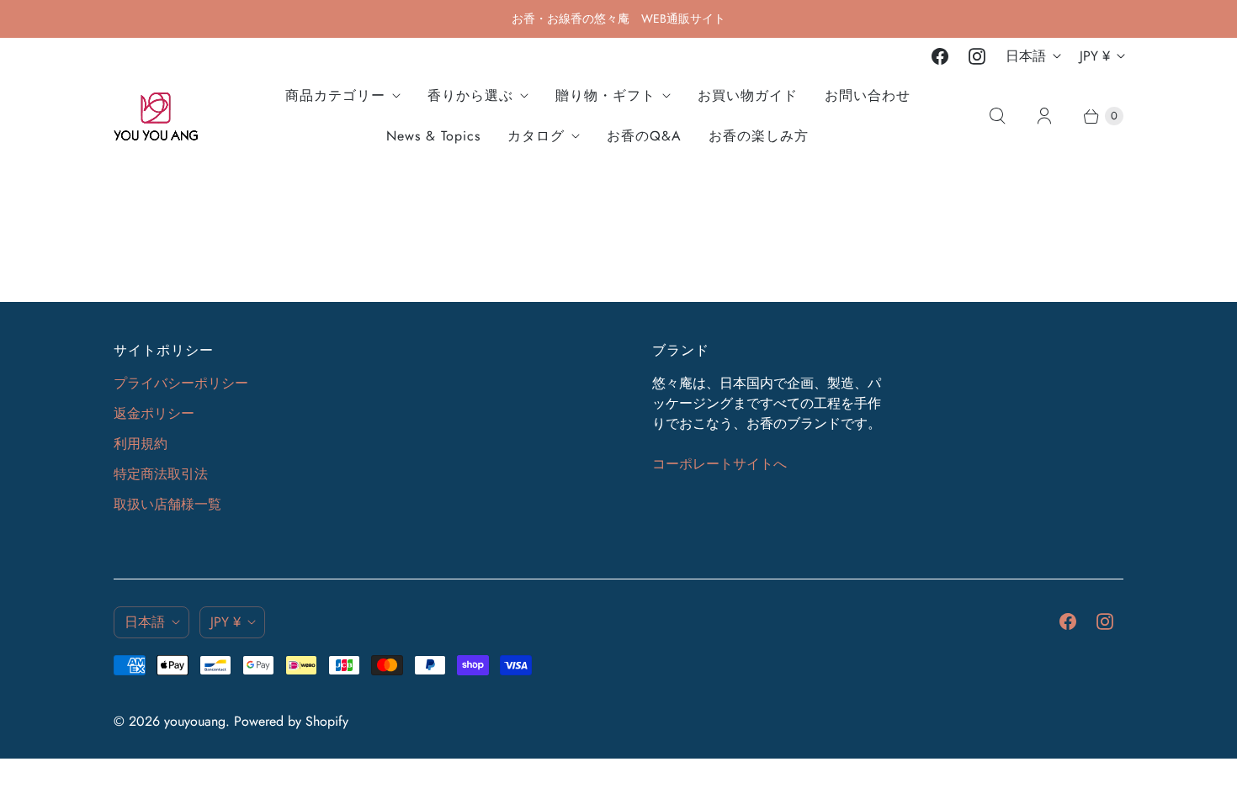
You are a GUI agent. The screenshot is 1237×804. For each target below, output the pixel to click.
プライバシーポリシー (181, 383)
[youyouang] (156, 116)
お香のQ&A (644, 135)
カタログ (536, 135)
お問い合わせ (867, 95)
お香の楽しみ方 (759, 135)
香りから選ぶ (470, 95)
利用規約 (140, 443)
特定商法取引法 (161, 474)
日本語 (1026, 56)
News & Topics (433, 135)
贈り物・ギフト (605, 95)
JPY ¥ (1095, 56)
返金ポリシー (154, 413)
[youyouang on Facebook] (939, 56)
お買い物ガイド (748, 95)
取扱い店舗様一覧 (167, 504)
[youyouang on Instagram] (976, 56)
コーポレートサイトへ (719, 463)
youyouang (195, 721)
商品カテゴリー (335, 95)
